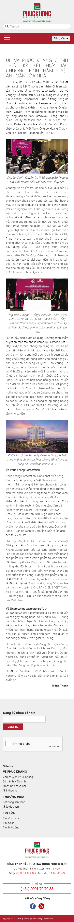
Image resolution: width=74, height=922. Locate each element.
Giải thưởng (10, 790)
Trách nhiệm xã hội (14, 786)
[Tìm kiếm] (7, 26)
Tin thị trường (11, 827)
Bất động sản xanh (14, 802)
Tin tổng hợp (11, 818)
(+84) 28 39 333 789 (24, 873)
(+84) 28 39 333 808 (54, 873)
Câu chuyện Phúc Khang (18, 777)
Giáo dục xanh (11, 806)
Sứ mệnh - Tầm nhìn (15, 781)
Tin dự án (8, 823)
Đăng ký (12, 727)
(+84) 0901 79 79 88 (37, 888)
